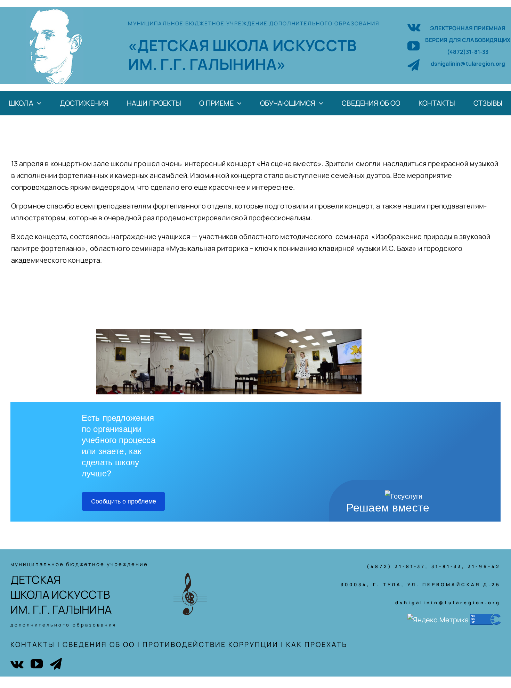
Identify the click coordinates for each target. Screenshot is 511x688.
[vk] (414, 27)
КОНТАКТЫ (32, 644)
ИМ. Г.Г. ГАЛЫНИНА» (207, 64)
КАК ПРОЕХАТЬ (316, 644)
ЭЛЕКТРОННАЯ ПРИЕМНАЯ (467, 28)
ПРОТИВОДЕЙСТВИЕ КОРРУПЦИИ (210, 644)
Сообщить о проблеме (123, 501)
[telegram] (413, 65)
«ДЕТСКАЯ (170, 45)
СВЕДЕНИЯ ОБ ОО (99, 644)
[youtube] (413, 46)
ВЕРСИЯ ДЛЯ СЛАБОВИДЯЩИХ (467, 40)
